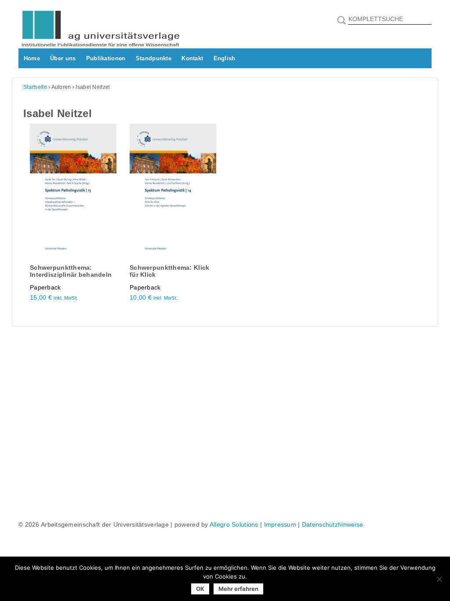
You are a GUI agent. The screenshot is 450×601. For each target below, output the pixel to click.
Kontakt (192, 58)
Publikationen (106, 58)
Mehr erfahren (238, 588)
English (225, 58)
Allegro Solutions (234, 524)
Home (32, 58)
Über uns (63, 58)
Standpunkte (153, 58)
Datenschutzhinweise (332, 524)
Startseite (35, 87)
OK (200, 588)
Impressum (280, 524)
